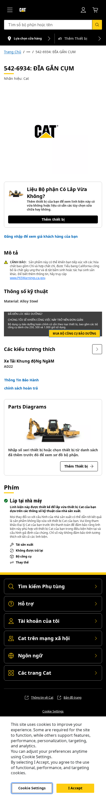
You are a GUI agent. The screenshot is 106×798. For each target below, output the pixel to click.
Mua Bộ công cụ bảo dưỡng (74, 333)
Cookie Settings (53, 711)
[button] (41, 236)
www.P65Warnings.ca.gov (27, 278)
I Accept (75, 788)
